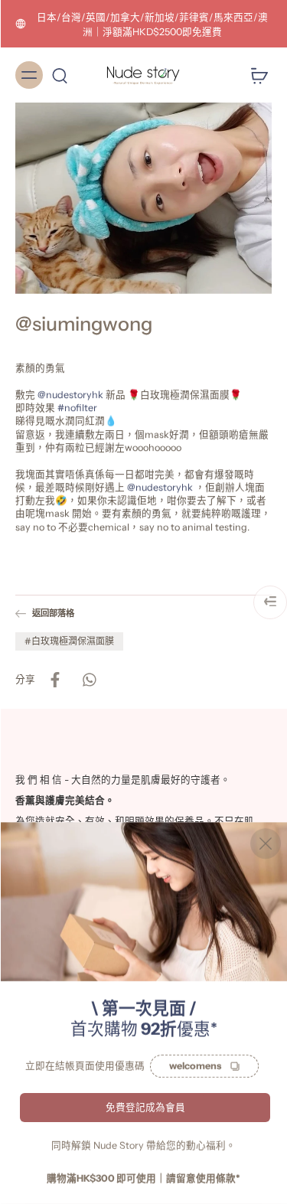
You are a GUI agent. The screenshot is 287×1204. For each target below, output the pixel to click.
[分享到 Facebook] (55, 679)
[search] (60, 75)
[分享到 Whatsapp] (89, 679)
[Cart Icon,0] (255, 75)
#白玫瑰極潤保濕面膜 (69, 640)
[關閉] (265, 843)
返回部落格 (53, 613)
